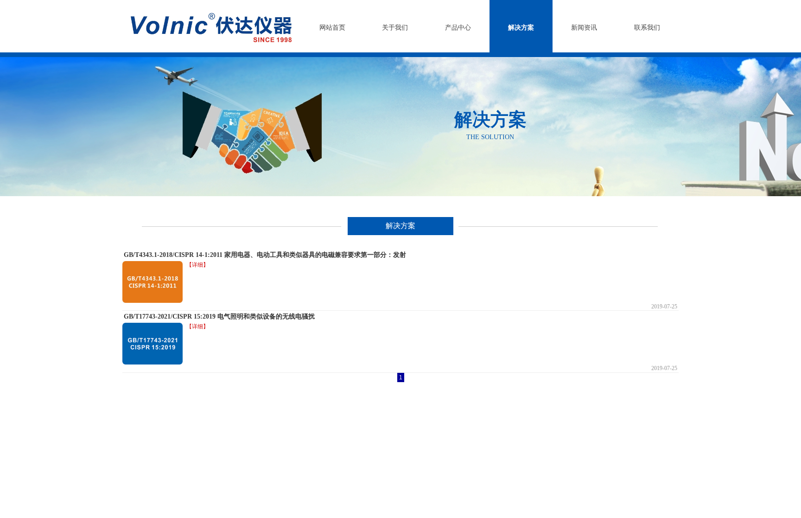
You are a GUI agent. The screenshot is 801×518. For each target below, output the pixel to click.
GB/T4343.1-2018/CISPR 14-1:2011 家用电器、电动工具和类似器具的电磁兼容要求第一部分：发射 (265, 254)
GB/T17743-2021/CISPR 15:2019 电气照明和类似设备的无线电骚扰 (219, 316)
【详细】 (197, 265)
